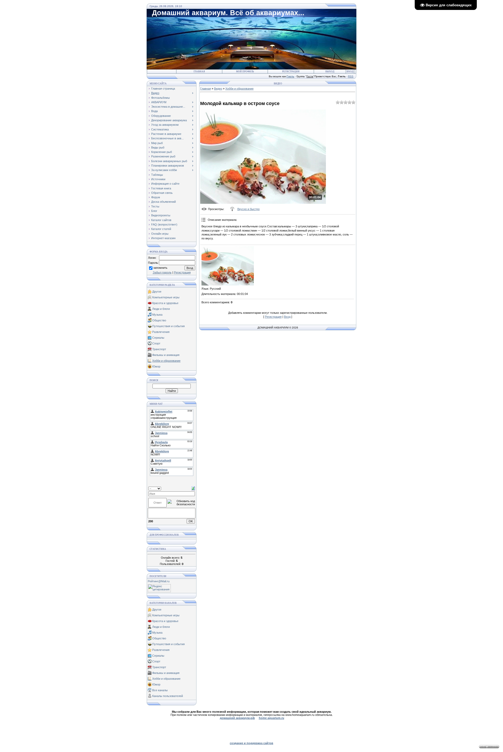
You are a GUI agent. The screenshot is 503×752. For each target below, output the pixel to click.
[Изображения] (227, 266)
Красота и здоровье (165, 303)
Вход (350, 71)
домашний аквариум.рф (237, 718)
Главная (199, 71)
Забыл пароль (162, 272)
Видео (218, 88)
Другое (156, 291)
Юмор (156, 366)
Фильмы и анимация (165, 354)
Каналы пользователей (167, 696)
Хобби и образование (166, 360)
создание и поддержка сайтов (251, 743)
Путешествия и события (168, 326)
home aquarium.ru (271, 718)
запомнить (160, 268)
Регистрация (290, 71)
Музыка (157, 314)
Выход (329, 71)
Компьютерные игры (165, 297)
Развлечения (161, 331)
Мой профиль (245, 71)
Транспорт (159, 349)
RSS (350, 76)
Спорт (156, 343)
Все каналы (160, 690)
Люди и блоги (161, 308)
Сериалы (158, 337)
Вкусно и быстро (248, 209)
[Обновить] (193, 488)
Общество (159, 320)
